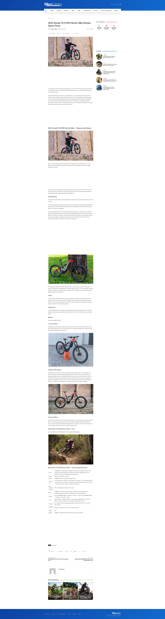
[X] (118, 4)
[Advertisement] (70, 77)
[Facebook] (111, 4)
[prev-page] (49, 602)
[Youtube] (120, 4)
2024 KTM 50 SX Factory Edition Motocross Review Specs (70, 597)
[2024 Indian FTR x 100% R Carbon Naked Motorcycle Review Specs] (99, 88)
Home (49, 18)
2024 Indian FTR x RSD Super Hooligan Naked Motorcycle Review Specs (85, 597)
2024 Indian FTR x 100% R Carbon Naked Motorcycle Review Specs (108, 88)
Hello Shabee (54, 29)
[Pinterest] (116, 4)
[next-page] (51, 602)
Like (99, 25)
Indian (85, 594)
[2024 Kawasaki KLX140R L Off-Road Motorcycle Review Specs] (99, 80)
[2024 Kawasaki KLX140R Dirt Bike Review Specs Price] (55, 591)
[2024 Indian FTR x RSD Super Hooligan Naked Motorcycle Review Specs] (85, 591)
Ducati (52, 18)
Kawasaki (55, 594)
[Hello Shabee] (49, 29)
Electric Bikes (54, 545)
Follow (106, 25)
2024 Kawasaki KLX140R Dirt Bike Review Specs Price (55, 597)
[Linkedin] (113, 4)
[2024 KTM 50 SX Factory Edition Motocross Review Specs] (70, 591)
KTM (70, 594)
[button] (45, 10)
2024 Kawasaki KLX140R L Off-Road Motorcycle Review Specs (110, 80)
